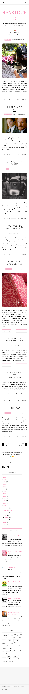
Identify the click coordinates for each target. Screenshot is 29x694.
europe (4, 645)
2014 (4, 505)
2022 (4, 486)
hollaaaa (14, 408)
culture (16, 640)
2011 (4, 524)
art (17, 645)
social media (5, 659)
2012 (4, 522)
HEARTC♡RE (14, 15)
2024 (4, 482)
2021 (4, 489)
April (6, 515)
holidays (11, 645)
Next (23, 73)
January (7, 519)
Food (18, 635)
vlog (10, 661)
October (7, 508)
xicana (16, 653)
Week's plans (14, 372)
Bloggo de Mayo (12, 567)
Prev (19, 73)
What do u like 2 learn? (14, 263)
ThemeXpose (15, 686)
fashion (15, 656)
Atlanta (4, 643)
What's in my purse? (14, 163)
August (7, 512)
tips (8, 169)
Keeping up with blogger (14, 339)
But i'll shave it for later (14, 598)
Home (3, 656)
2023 (4, 484)
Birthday (7, 39)
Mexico (11, 648)
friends (11, 643)
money (10, 653)
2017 (4, 498)
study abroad (5, 651)
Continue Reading (21, 99)
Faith (3, 640)
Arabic (3, 661)
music (17, 637)
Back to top (22, 692)
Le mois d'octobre (14, 33)
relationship (14, 659)
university (8, 114)
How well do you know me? (14, 227)
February (7, 517)
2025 (4, 479)
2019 (4, 493)
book (9, 656)
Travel (10, 637)
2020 (4, 491)
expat (18, 651)
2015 (4, 503)
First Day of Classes (14, 108)
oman (12, 635)
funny (3, 653)
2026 (4, 477)
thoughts (8, 413)
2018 (4, 496)
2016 (4, 501)
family (3, 637)
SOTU (10, 640)
